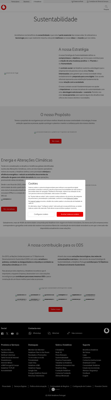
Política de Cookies (72, 198)
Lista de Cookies (35, 201)
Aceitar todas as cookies (70, 214)
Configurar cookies (41, 214)
